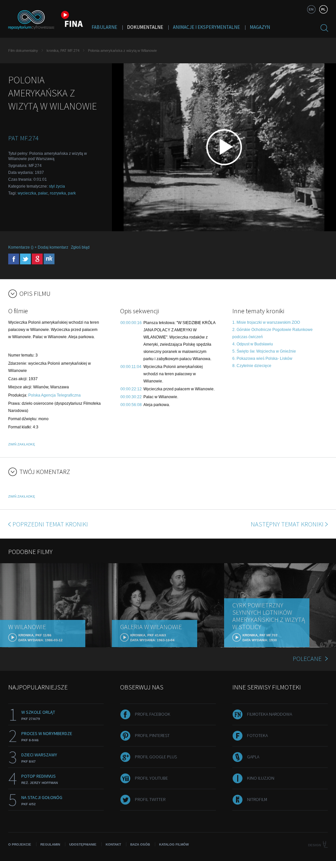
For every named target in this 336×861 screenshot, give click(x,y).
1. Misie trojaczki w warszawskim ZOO (266, 322)
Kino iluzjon (260, 778)
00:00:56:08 (131, 404)
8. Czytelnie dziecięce (251, 365)
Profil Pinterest (152, 735)
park (72, 193)
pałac (43, 193)
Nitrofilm (257, 799)
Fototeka (257, 735)
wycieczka (27, 193)
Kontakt (113, 844)
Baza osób (140, 844)
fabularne (104, 27)
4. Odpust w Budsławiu (252, 344)
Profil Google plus (156, 757)
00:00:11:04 (130, 366)
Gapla (253, 757)
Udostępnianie (82, 844)
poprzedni (50, 524)
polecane (307, 658)
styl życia (57, 186)
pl (323, 9)
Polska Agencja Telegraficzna (54, 395)
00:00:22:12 (131, 389)
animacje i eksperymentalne (206, 27)
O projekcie (19, 844)
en (311, 9)
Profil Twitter (150, 799)
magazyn (260, 27)
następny (287, 524)
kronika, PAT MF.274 (63, 50)
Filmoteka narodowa (269, 714)
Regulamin (50, 844)
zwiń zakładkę (21, 444)
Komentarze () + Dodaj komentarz (38, 247)
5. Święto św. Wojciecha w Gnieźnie (264, 351)
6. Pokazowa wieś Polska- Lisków (262, 358)
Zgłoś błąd (80, 247)
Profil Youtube (151, 778)
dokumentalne (145, 27)
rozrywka (58, 193)
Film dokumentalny (23, 50)
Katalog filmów (174, 844)
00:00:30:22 (131, 397)
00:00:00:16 (131, 322)
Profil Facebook (152, 714)
